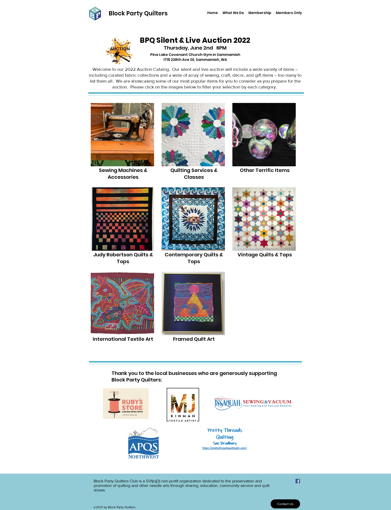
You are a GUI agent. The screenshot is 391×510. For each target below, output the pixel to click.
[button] (233, 13)
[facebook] (298, 481)
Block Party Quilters (138, 13)
